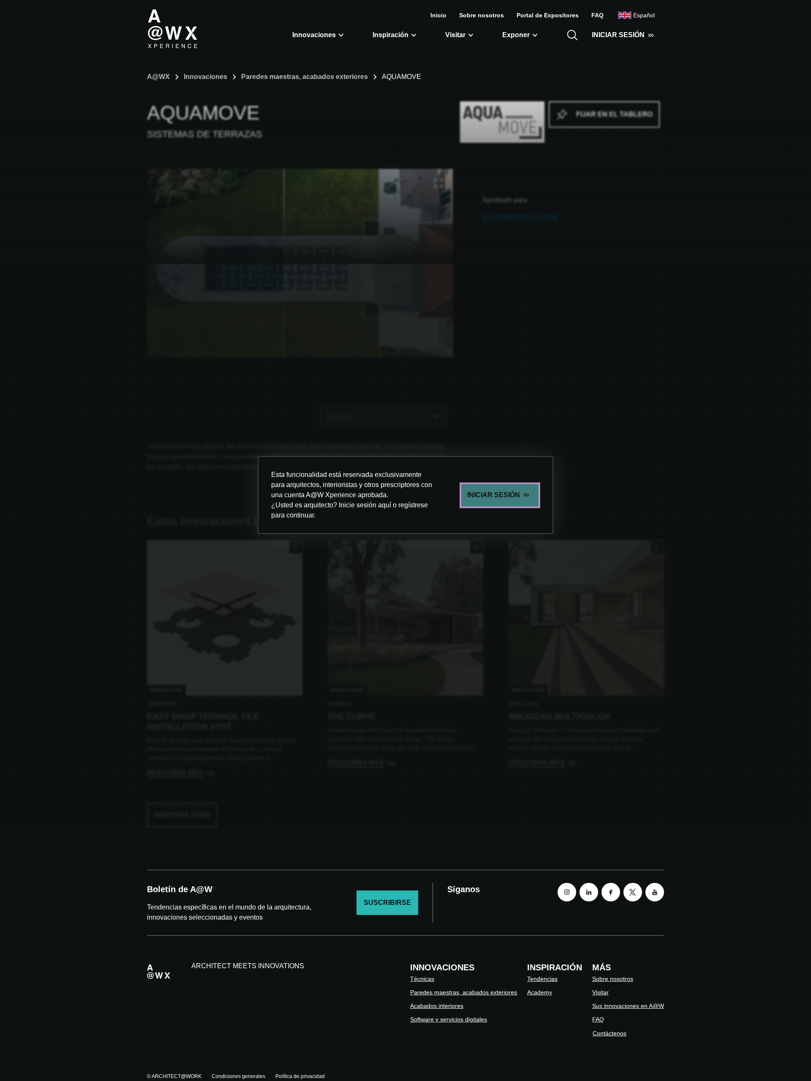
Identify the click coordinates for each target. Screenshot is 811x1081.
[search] (572, 35)
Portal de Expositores (548, 15)
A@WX (158, 76)
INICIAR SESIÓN (618, 34)
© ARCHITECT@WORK (174, 1076)
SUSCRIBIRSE (387, 902)
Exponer (516, 34)
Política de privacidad (300, 1076)
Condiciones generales (238, 1076)
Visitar (455, 34)
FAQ (597, 15)
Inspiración (390, 34)
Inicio (438, 15)
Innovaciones (314, 34)
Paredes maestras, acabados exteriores (304, 76)
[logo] (172, 28)
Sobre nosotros (481, 15)
